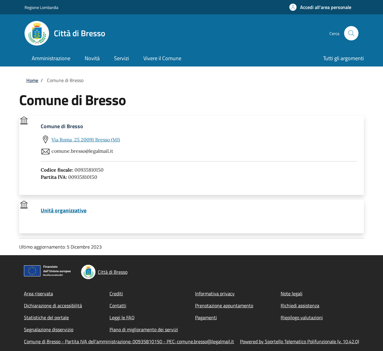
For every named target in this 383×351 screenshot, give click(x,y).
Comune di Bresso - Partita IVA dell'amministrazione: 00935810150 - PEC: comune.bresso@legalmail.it (129, 341)
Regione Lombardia (41, 7)
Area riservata (38, 293)
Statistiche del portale (46, 317)
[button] (320, 7)
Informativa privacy (215, 293)
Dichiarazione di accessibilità (53, 305)
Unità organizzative (63, 210)
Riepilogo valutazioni (302, 317)
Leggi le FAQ (122, 317)
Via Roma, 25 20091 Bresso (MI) (85, 140)
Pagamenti (206, 317)
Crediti (116, 293)
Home (32, 80)
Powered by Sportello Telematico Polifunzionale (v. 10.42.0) (299, 341)
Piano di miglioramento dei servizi (144, 329)
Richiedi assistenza (300, 305)
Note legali (292, 293)
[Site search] (351, 33)
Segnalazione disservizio (48, 329)
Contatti (118, 305)
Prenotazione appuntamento (224, 305)
